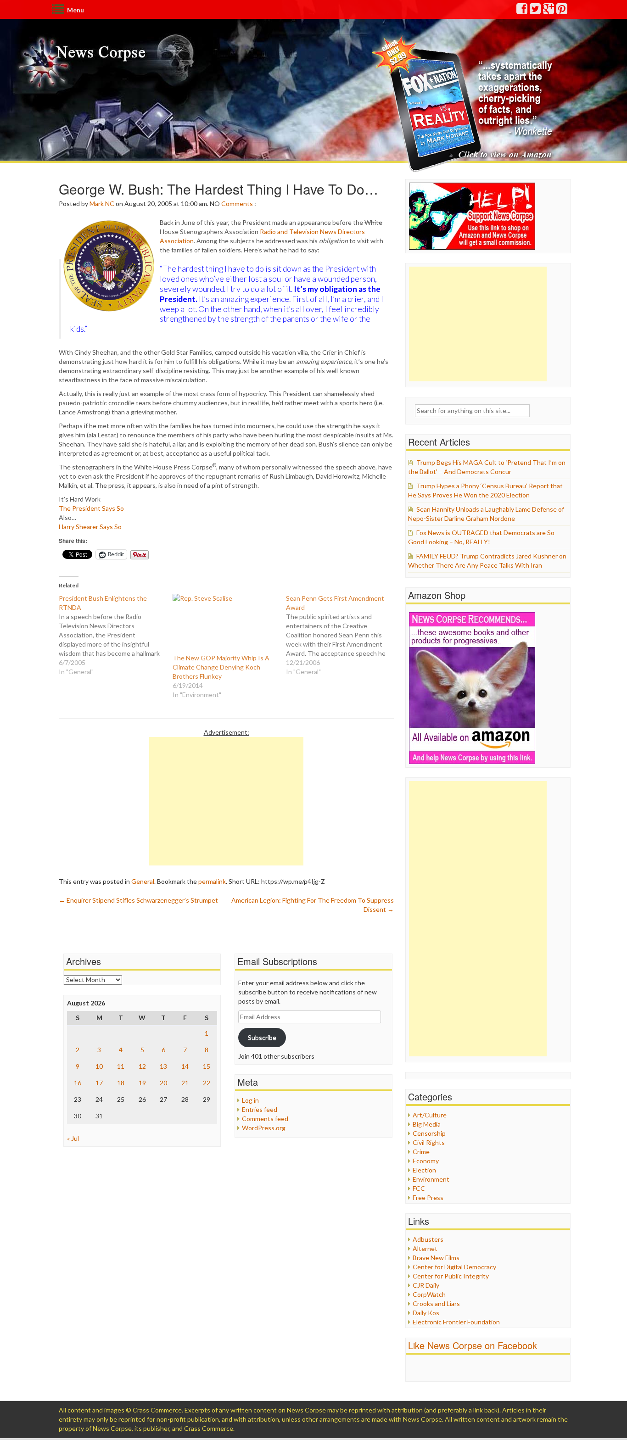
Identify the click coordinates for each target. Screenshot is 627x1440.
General (142, 881)
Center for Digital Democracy (454, 1267)
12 (142, 1066)
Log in (250, 1100)
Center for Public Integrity (451, 1276)
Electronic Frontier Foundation (456, 1322)
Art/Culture (430, 1115)
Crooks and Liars (436, 1303)
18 (120, 1083)
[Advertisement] (226, 801)
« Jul (73, 1138)
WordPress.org (264, 1128)
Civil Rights (429, 1142)
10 (99, 1066)
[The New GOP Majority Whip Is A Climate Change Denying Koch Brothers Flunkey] (225, 623)
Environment (431, 1179)
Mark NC (102, 203)
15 (206, 1066)
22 (206, 1083)
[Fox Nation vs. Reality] (464, 103)
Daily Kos (426, 1313)
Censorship (429, 1133)
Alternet (425, 1248)
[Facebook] (522, 11)
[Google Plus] (549, 11)
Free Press (428, 1197)
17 (99, 1083)
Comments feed (265, 1118)
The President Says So (91, 508)
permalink (212, 881)
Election (424, 1170)
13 (163, 1066)
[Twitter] (536, 11)
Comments (237, 203)
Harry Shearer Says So (90, 526)
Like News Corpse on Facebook (472, 1345)
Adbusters (428, 1239)
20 (163, 1083)
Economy (426, 1161)
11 (120, 1066)
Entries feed (259, 1109)
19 (142, 1083)
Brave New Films (436, 1257)
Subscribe (262, 1037)
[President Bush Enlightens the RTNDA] (116, 635)
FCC (419, 1188)
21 (185, 1083)
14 (185, 1066)
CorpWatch (429, 1294)
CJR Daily (426, 1285)
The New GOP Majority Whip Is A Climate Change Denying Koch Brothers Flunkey (221, 667)
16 (77, 1083)
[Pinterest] (562, 11)
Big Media (427, 1124)
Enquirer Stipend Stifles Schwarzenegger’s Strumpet (138, 900)
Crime (421, 1151)
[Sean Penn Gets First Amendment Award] (343, 635)
